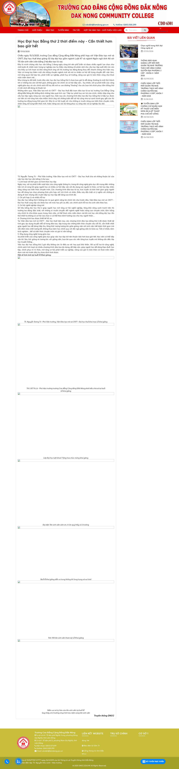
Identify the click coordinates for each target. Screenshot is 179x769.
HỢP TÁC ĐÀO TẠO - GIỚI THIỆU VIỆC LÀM (102, 30)
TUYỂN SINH (63, 30)
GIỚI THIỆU (37, 30)
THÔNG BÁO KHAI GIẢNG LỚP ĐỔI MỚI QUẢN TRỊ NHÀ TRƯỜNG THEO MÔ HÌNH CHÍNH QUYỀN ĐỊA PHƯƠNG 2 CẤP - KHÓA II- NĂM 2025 (152, 68)
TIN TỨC (76, 30)
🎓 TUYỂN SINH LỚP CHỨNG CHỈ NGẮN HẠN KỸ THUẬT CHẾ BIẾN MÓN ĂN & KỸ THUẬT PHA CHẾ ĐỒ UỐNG (151, 108)
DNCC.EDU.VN (84, 766)
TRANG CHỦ (23, 30)
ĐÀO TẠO (50, 30)
